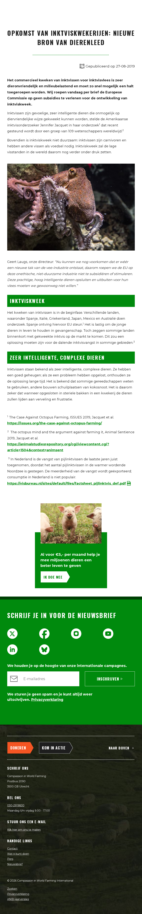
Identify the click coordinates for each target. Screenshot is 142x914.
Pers (10, 859)
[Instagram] (76, 633)
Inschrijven (108, 679)
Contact (12, 848)
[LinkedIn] (12, 649)
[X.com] (12, 633)
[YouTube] (108, 633)
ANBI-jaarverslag (18, 899)
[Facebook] (44, 633)
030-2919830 (15, 805)
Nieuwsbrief (15, 864)
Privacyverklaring (18, 894)
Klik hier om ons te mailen (24, 829)
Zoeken (12, 888)
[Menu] (135, 6)
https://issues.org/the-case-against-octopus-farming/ (54, 423)
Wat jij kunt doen (18, 853)
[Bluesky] (44, 649)
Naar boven (119, 747)
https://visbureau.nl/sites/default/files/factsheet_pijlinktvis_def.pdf (66, 483)
